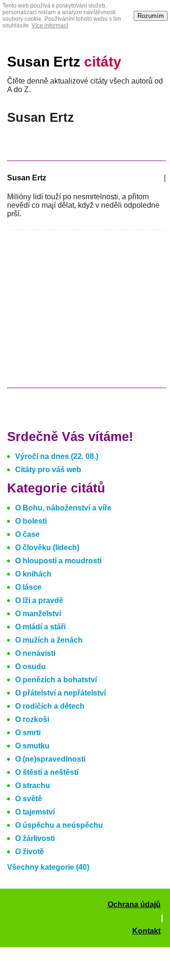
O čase (27, 534)
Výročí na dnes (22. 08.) (56, 456)
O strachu (32, 785)
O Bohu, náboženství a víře (63, 508)
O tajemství (35, 812)
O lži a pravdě (39, 600)
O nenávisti (35, 653)
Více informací (50, 25)
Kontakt (146, 931)
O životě (29, 852)
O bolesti (31, 521)
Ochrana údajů (134, 904)
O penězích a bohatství (56, 680)
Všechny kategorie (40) (48, 867)
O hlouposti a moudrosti (58, 561)
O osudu (30, 666)
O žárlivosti (35, 838)
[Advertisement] (86, 313)
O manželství (38, 614)
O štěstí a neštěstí (46, 772)
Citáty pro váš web (48, 470)
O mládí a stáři (40, 627)
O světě (28, 799)
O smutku (32, 746)
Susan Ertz (64, 61)
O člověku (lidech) (47, 547)
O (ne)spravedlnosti (50, 759)
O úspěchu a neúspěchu (59, 825)
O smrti (28, 733)
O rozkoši (32, 719)
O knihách (33, 574)
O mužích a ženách (49, 640)
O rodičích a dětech (50, 706)
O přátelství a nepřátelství (60, 693)
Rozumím (150, 15)
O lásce (28, 587)
